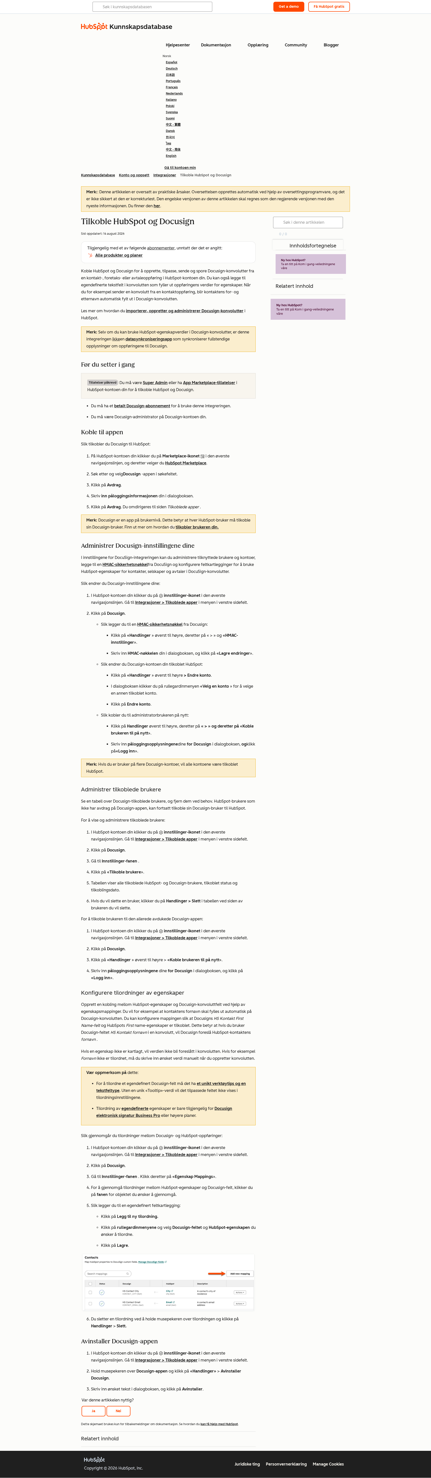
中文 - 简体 (173, 149)
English (171, 156)
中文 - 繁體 (173, 124)
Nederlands (174, 93)
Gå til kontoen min (180, 168)
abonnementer (161, 248)
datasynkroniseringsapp (148, 339)
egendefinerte (134, 1108)
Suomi (170, 118)
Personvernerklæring (286, 1464)
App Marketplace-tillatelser (209, 382)
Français (172, 87)
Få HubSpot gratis (329, 6)
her (157, 206)
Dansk (170, 131)
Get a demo (289, 6)
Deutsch (172, 68)
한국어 (170, 137)
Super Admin (155, 382)
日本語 (170, 75)
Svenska (172, 112)
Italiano (171, 100)
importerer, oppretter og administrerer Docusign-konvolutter (184, 311)
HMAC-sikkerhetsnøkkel (125, 564)
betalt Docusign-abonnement (142, 406)
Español (171, 62)
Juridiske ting (247, 1464)
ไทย (168, 143)
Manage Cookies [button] (328, 1464)
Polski (170, 106)
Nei (118, 1411)
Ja (93, 1411)
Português (173, 81)
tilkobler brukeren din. (197, 527)
